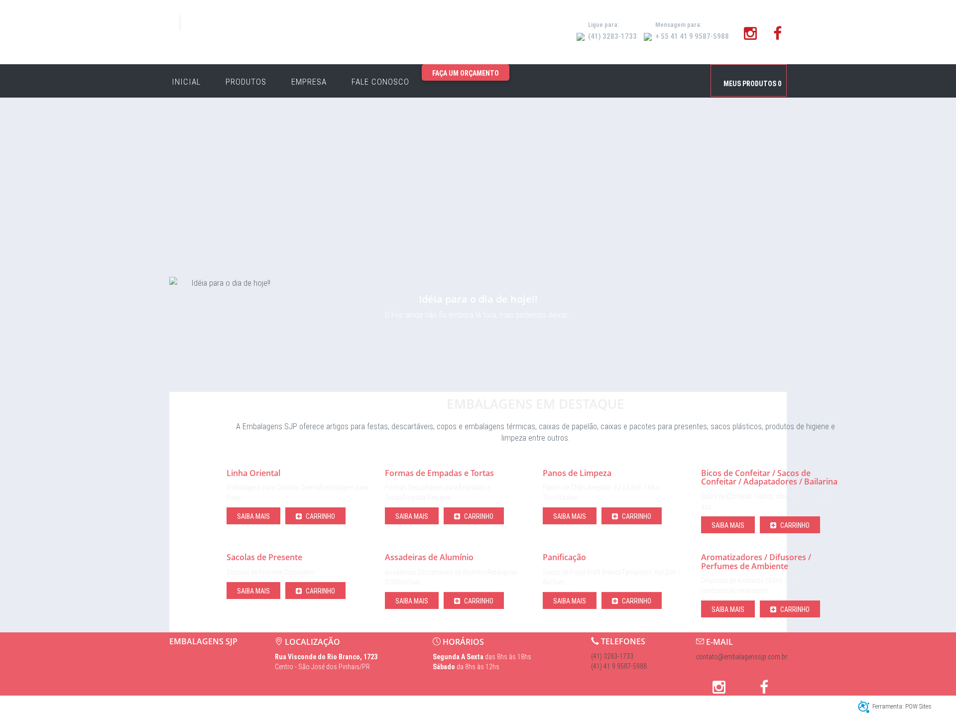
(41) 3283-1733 (612, 656)
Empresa (309, 82)
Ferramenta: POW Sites (902, 706)
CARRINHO (319, 516)
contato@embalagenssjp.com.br (741, 657)
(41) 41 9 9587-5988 (619, 666)
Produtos (246, 82)
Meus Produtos (752, 84)
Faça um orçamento (465, 73)
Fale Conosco (380, 82)
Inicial (186, 82)
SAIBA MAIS (253, 516)
